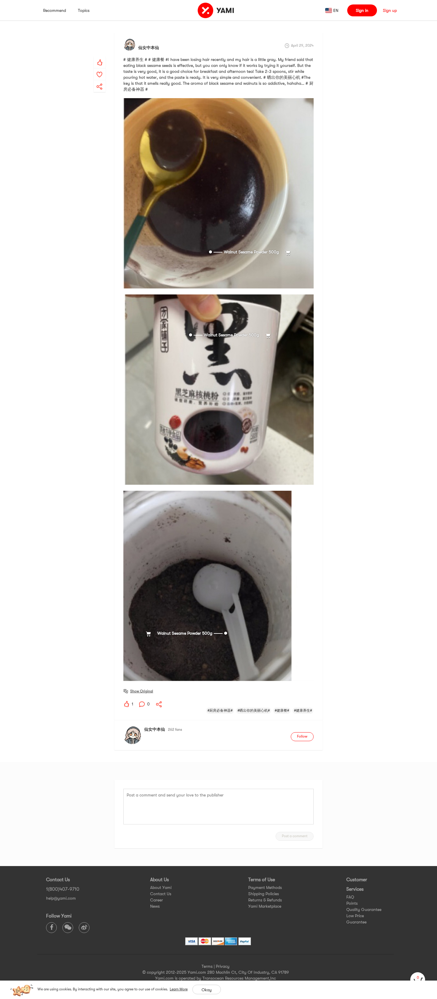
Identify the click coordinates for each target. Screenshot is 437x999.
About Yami (161, 887)
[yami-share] (100, 80)
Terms (207, 966)
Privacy (222, 966)
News (155, 906)
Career (156, 900)
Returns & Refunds (265, 900)
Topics (83, 10)
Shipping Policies (263, 893)
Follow (302, 736)
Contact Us (160, 893)
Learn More (179, 989)
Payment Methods (265, 887)
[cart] (417, 979)
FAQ (350, 897)
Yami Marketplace (264, 906)
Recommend (54, 10)
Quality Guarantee (363, 909)
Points (352, 903)
